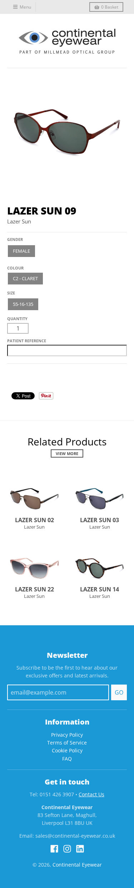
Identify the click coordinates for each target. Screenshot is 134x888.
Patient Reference (26, 340)
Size (11, 293)
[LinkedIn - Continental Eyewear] (80, 848)
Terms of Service (67, 742)
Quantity (17, 318)
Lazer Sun (19, 221)
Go (119, 692)
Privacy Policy (67, 734)
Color (14, 265)
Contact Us (91, 794)
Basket (109, 7)
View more (67, 453)
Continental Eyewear (77, 864)
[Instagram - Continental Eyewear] (67, 848)
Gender (15, 239)
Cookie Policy (67, 750)
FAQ (67, 758)
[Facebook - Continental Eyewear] (54, 848)
